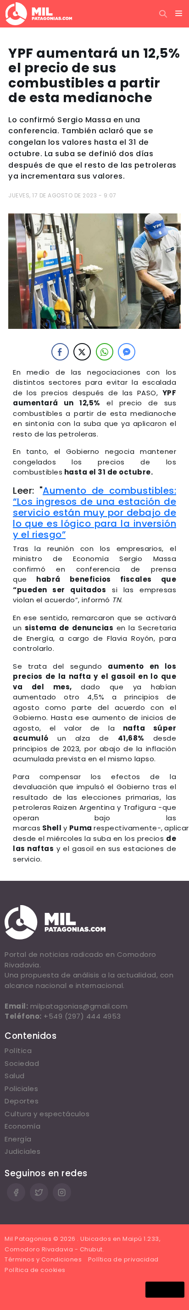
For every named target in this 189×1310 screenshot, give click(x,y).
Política (18, 1050)
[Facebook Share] (60, 351)
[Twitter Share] (82, 351)
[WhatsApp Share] (104, 351)
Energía (18, 1139)
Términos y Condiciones (43, 1259)
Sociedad (22, 1063)
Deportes (22, 1101)
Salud (15, 1076)
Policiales (21, 1088)
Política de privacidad (123, 1259)
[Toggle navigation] (178, 14)
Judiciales (22, 1151)
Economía (22, 1126)
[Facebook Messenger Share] (126, 351)
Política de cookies (35, 1270)
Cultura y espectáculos (47, 1114)
